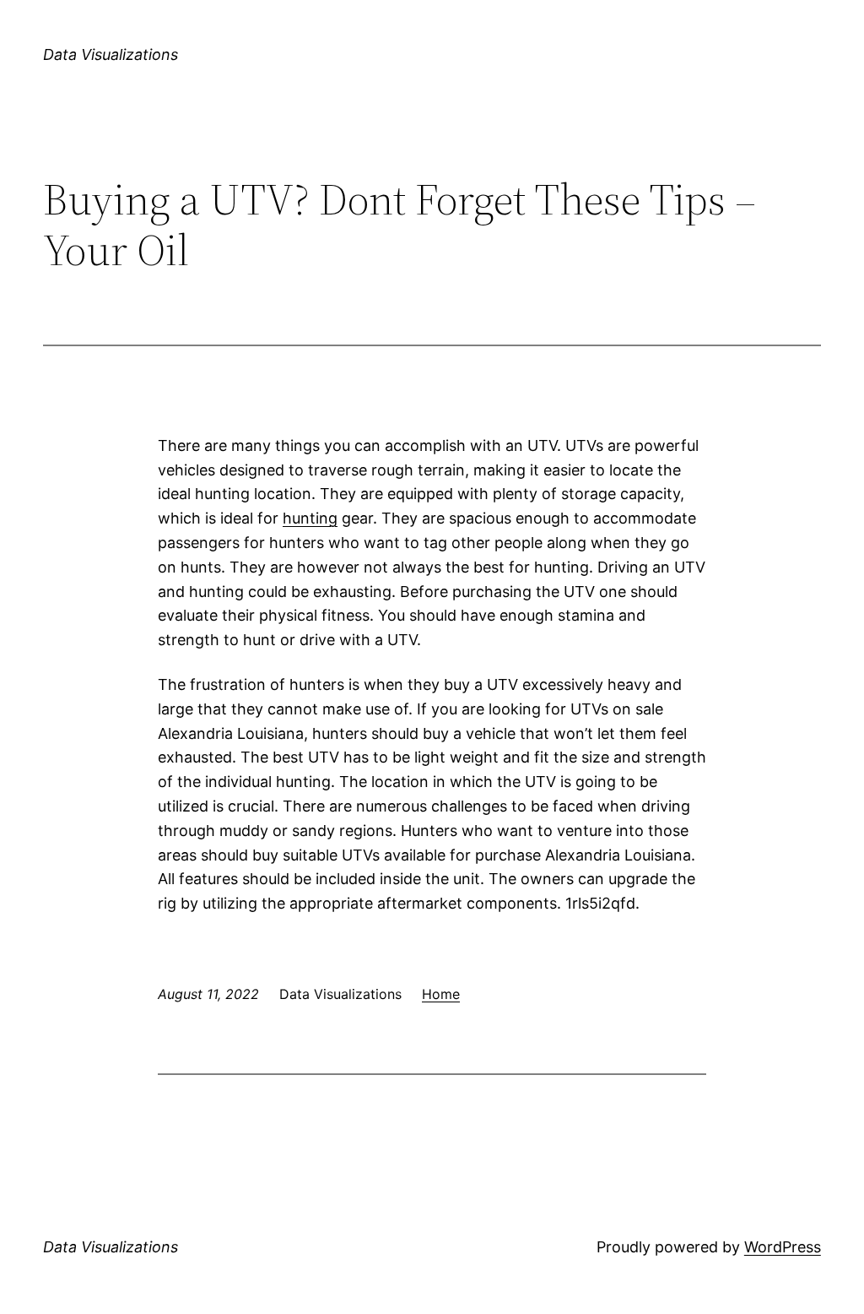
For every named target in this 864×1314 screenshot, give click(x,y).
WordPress (782, 1247)
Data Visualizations (110, 54)
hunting (310, 518)
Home (441, 994)
